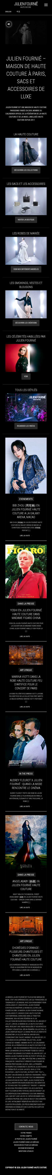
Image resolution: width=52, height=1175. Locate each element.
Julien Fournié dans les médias (26, 1142)
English (8, 12)
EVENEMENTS (26, 499)
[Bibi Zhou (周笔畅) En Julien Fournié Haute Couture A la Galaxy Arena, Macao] (26, 465)
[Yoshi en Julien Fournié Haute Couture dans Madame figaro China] (26, 571)
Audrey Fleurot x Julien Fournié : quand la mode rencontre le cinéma (26, 784)
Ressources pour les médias (26, 1145)
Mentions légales (26, 1151)
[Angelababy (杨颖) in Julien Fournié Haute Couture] (26, 842)
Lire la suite (26, 535)
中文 (18, 12)
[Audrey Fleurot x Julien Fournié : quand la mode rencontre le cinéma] (26, 742)
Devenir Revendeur (26, 1148)
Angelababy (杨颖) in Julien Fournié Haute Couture (26, 885)
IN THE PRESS (26, 773)
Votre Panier (26, 1133)
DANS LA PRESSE (26, 603)
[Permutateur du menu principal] (46, 4)
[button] (26, 170)
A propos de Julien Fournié (26, 1139)
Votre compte (26, 1136)
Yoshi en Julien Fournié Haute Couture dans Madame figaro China (26, 614)
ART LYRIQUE (26, 670)
